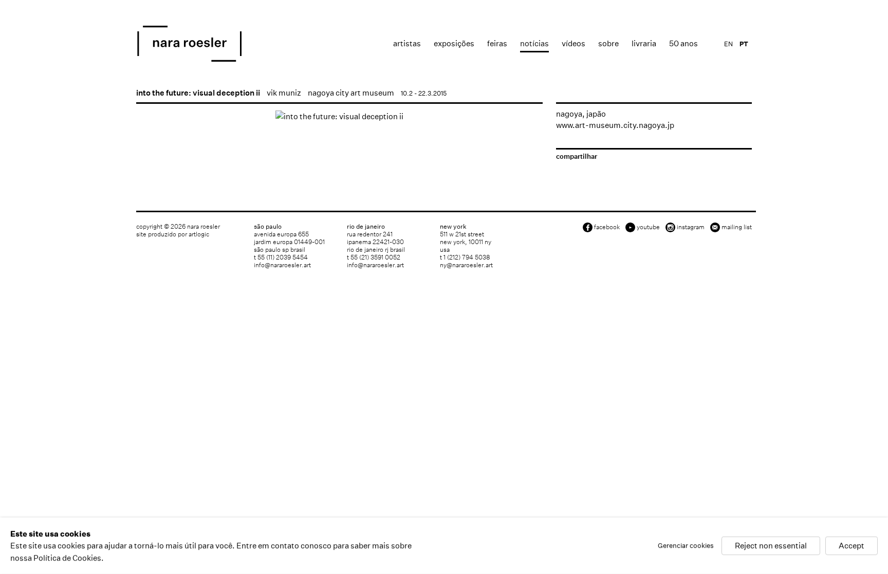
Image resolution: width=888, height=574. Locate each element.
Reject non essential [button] (771, 546)
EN (728, 44)
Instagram (691, 227)
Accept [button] (851, 546)
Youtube (648, 227)
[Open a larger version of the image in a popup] (339, 116)
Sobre (608, 43)
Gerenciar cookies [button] (686, 546)
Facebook (607, 227)
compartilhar (576, 156)
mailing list (736, 227)
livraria (644, 43)
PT (743, 44)
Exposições (454, 43)
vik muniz (284, 93)
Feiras (497, 43)
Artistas (407, 43)
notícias (534, 43)
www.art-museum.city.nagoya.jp (615, 125)
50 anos (683, 43)
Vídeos (573, 43)
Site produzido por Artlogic (172, 234)
